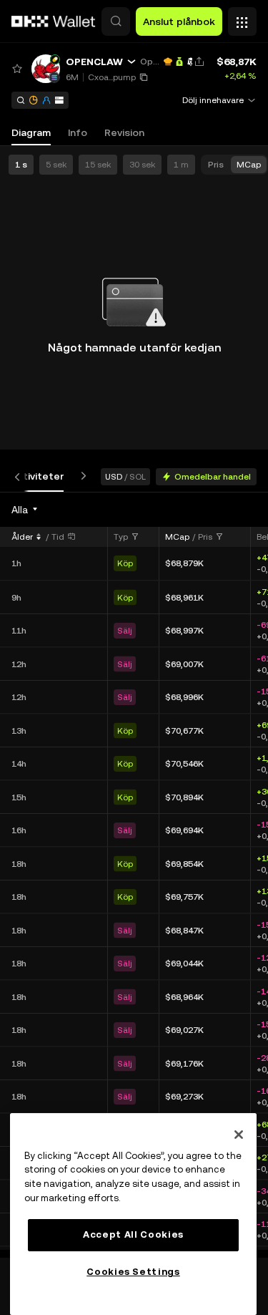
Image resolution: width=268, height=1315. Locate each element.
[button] (116, 21)
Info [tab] (77, 132)
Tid (57, 537)
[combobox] (25, 509)
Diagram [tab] (31, 132)
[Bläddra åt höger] (80, 476)
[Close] (238, 1134)
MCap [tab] (249, 165)
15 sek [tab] (98, 165)
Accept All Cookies (133, 1234)
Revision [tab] (124, 132)
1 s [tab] (21, 165)
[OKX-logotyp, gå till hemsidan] (53, 21)
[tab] (37, 476)
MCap (177, 537)
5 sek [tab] (56, 165)
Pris (205, 537)
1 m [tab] (181, 165)
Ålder (22, 537)
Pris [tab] (216, 165)
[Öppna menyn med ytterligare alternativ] (242, 18)
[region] (133, 1214)
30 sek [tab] (142, 165)
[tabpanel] (134, 874)
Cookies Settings (133, 1271)
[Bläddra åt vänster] (20, 476)
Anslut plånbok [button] (179, 21)
